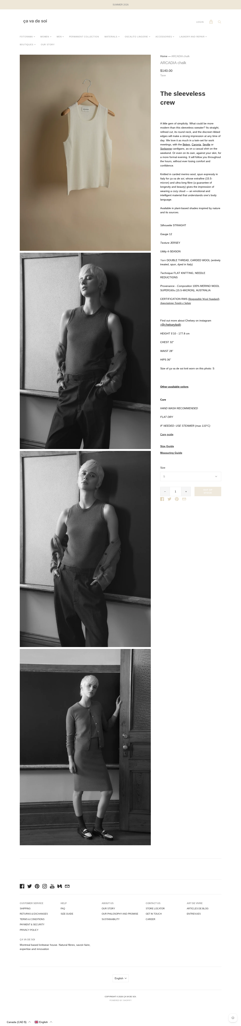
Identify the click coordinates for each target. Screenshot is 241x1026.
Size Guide (167, 446)
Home (163, 56)
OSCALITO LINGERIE (136, 37)
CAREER (150, 919)
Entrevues (194, 914)
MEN (59, 37)
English (119, 978)
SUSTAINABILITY (111, 919)
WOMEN (44, 37)
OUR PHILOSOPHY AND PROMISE (120, 914)
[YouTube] (52, 887)
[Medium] (59, 887)
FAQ (63, 908)
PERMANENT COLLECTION (84, 37)
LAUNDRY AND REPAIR (191, 37)
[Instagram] (44, 887)
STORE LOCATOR (155, 908)
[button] (19, 1022)
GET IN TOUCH (154, 914)
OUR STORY (48, 44)
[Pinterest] (37, 887)
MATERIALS (110, 37)
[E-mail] (67, 887)
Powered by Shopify (121, 1000)
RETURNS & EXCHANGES (34, 914)
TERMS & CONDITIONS (32, 919)
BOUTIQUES (26, 44)
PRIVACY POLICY (29, 930)
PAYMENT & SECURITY (32, 924)
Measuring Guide (171, 452)
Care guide (166, 434)
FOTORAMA (26, 37)
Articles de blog (197, 908)
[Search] (219, 22)
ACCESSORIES (164, 37)
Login (200, 22)
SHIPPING (25, 908)
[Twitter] (29, 887)
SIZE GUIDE (67, 914)
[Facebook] (22, 887)
